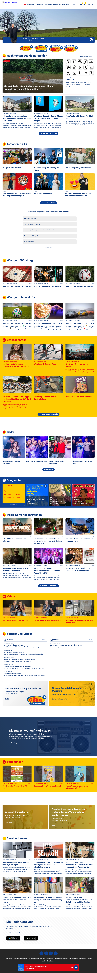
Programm (39, 4)
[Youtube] (51, 953)
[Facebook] (41, 953)
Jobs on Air (65, 4)
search (93, 4)
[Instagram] (46, 953)
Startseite (25, 4)
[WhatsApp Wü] (56, 953)
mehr (44, 640)
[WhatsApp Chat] (91, 39)
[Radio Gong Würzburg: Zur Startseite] (10, 4)
